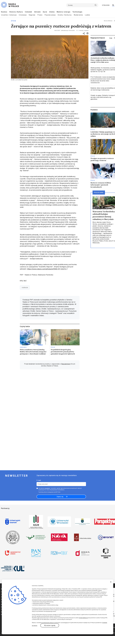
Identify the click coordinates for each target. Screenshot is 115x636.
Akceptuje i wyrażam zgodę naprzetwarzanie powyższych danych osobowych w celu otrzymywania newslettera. (60, 488)
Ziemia (52, 12)
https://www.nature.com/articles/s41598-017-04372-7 (47, 269)
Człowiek (28, 12)
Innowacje (23, 15)
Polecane (99, 192)
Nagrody (32, 15)
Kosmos (4, 12)
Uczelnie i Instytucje (9, 15)
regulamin (47, 488)
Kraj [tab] (110, 38)
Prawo (39, 15)
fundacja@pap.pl (83, 617)
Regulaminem (65, 364)
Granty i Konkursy (65, 15)
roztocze (25, 287)
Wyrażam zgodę (49, 625)
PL (113, 5)
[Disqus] (49, 396)
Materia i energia (63, 12)
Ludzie (87, 15)
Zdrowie (37, 12)
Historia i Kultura (16, 12)
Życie (45, 12)
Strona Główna (108, 20)
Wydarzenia (78, 15)
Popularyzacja (50, 15)
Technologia (77, 12)
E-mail (39, 480)
